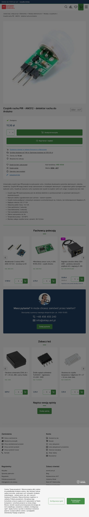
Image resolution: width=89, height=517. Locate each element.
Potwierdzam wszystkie (75, 501)
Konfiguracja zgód (56, 501)
